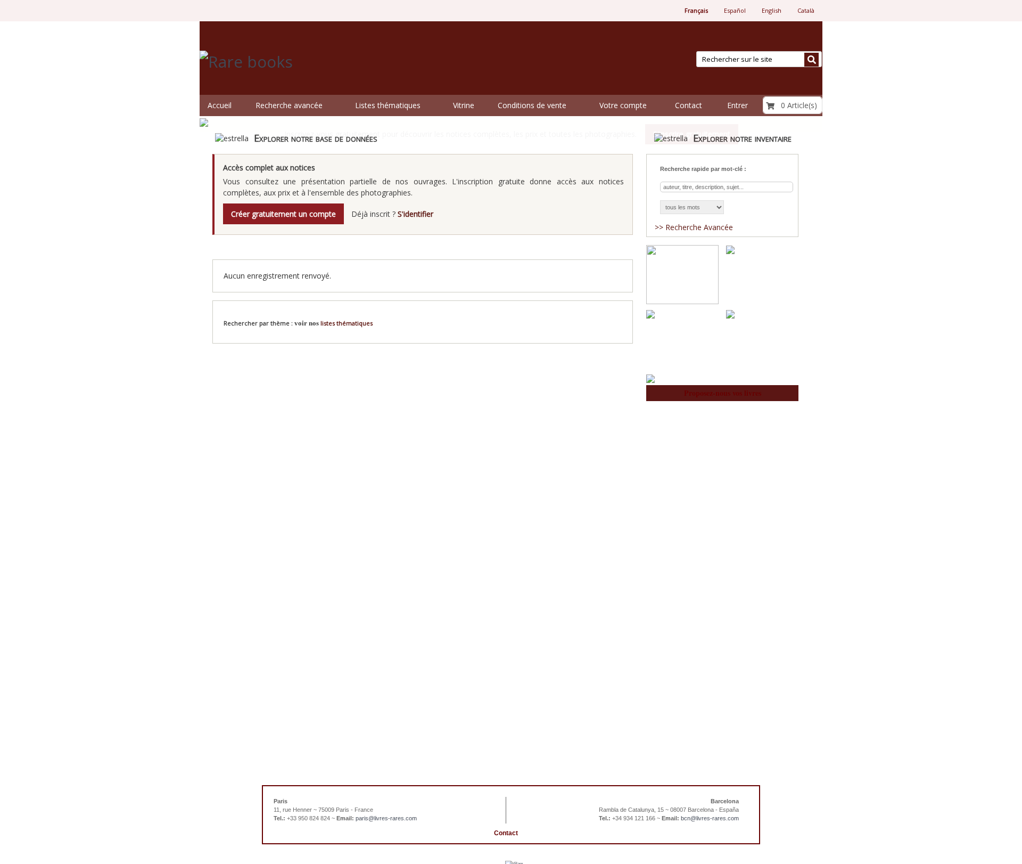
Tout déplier (542, 250)
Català (805, 10)
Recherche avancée (289, 105)
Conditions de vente (532, 105)
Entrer (737, 105)
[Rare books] (351, 62)
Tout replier (608, 250)
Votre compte (623, 105)
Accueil (220, 105)
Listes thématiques (388, 105)
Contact (688, 105)
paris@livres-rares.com (386, 818)
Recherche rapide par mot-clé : (703, 169)
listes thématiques (346, 323)
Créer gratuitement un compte (283, 214)
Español (735, 10)
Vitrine (463, 105)
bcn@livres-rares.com (710, 818)
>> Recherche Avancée (694, 227)
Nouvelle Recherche (591, 312)
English (771, 10)
